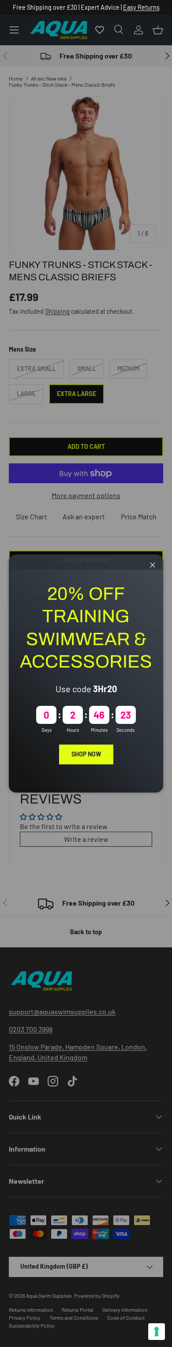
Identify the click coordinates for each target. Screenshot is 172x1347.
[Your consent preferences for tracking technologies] (156, 1331)
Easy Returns (141, 7)
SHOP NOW (86, 754)
